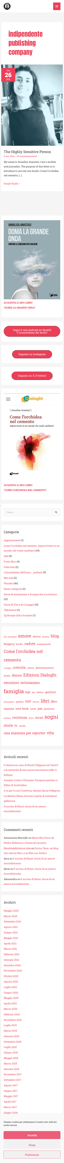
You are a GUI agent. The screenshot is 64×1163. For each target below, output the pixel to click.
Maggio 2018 (11, 1058)
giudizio (20, 701)
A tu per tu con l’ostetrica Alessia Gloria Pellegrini (32, 790)
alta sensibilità (10, 636)
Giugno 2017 (11, 1090)
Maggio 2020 (11, 998)
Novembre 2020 (13, 970)
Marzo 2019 (10, 1030)
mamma (9, 708)
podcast (7, 718)
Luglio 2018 (10, 1047)
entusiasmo (30, 682)
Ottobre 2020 (11, 976)
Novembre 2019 (13, 1020)
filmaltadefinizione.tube (17, 848)
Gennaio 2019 (11, 1036)
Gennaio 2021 (11, 959)
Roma (31, 718)
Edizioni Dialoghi (39, 675)
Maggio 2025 (11, 910)
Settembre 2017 (12, 1079)
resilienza (19, 717)
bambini (45, 636)
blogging (9, 644)
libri (45, 701)
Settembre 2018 (12, 1041)
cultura (30, 667)
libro (54, 701)
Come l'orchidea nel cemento (23, 655)
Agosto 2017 (11, 1085)
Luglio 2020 (10, 987)
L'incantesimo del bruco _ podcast (23, 572)
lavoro (36, 701)
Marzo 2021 (10, 948)
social (39, 717)
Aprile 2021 (10, 943)
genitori (50, 692)
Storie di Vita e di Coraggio (19, 604)
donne (17, 675)
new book (22, 708)
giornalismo (9, 702)
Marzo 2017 (10, 1107)
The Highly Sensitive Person (27, 151)
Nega (32, 1145)
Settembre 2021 (12, 921)
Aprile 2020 (10, 1003)
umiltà (22, 725)
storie (8, 725)
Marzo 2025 (10, 916)
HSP (28, 701)
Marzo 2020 (10, 1009)
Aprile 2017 (10, 1101)
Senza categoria (13, 588)
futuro (40, 692)
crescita (19, 667)
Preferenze (32, 1154)
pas (40, 708)
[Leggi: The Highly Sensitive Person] (32, 105)
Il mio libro (9, 156)
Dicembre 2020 (12, 965)
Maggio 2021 (11, 938)
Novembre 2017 (13, 1074)
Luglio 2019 (10, 1025)
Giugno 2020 (11, 992)
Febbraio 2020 (12, 1014)
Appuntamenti (12, 540)
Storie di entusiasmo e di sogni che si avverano (30, 594)
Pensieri (8, 583)
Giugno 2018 (11, 1052)
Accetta (32, 1135)
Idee (6, 556)
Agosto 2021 (11, 927)
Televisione (10, 610)
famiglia (14, 691)
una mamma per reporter (24, 733)
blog (55, 636)
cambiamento (44, 644)
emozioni (11, 682)
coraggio (7, 668)
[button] (32, 331)
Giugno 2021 (11, 932)
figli (27, 692)
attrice (37, 636)
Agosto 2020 (11, 981)
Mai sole (8, 577)
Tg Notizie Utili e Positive (18, 615)
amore (24, 636)
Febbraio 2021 (12, 954)
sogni (51, 716)
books (19, 644)
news (33, 708)
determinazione (45, 667)
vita (50, 732)
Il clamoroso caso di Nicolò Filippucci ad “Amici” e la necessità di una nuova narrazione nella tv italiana (31, 770)
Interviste (9, 567)
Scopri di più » (11, 183)
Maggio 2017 (11, 1096)
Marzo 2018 (10, 1063)
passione (49, 708)
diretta (7, 675)
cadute (29, 643)
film (33, 692)
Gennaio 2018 (11, 1069)
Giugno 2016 (11, 1112)
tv (15, 725)
